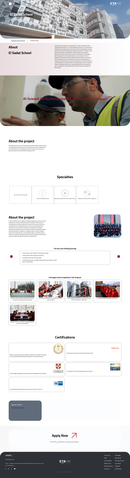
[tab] (24, 404)
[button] (35, 4)
